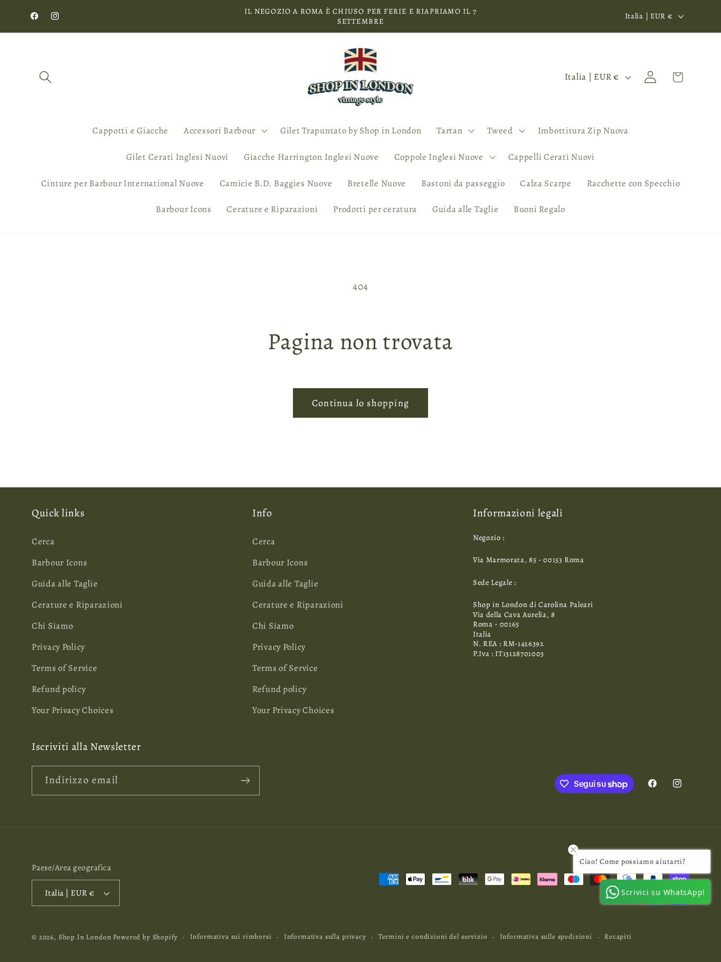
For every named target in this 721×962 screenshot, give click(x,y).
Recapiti (618, 936)
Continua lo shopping (360, 403)
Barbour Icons (59, 562)
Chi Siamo (52, 626)
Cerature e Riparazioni (77, 605)
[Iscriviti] (245, 780)
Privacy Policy (58, 647)
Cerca (43, 541)
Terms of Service (65, 668)
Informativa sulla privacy (325, 936)
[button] (46, 77)
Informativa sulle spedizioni (546, 936)
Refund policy (59, 689)
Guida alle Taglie (65, 584)
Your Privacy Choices (72, 710)
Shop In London (85, 937)
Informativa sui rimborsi (231, 936)
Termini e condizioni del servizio (433, 936)
